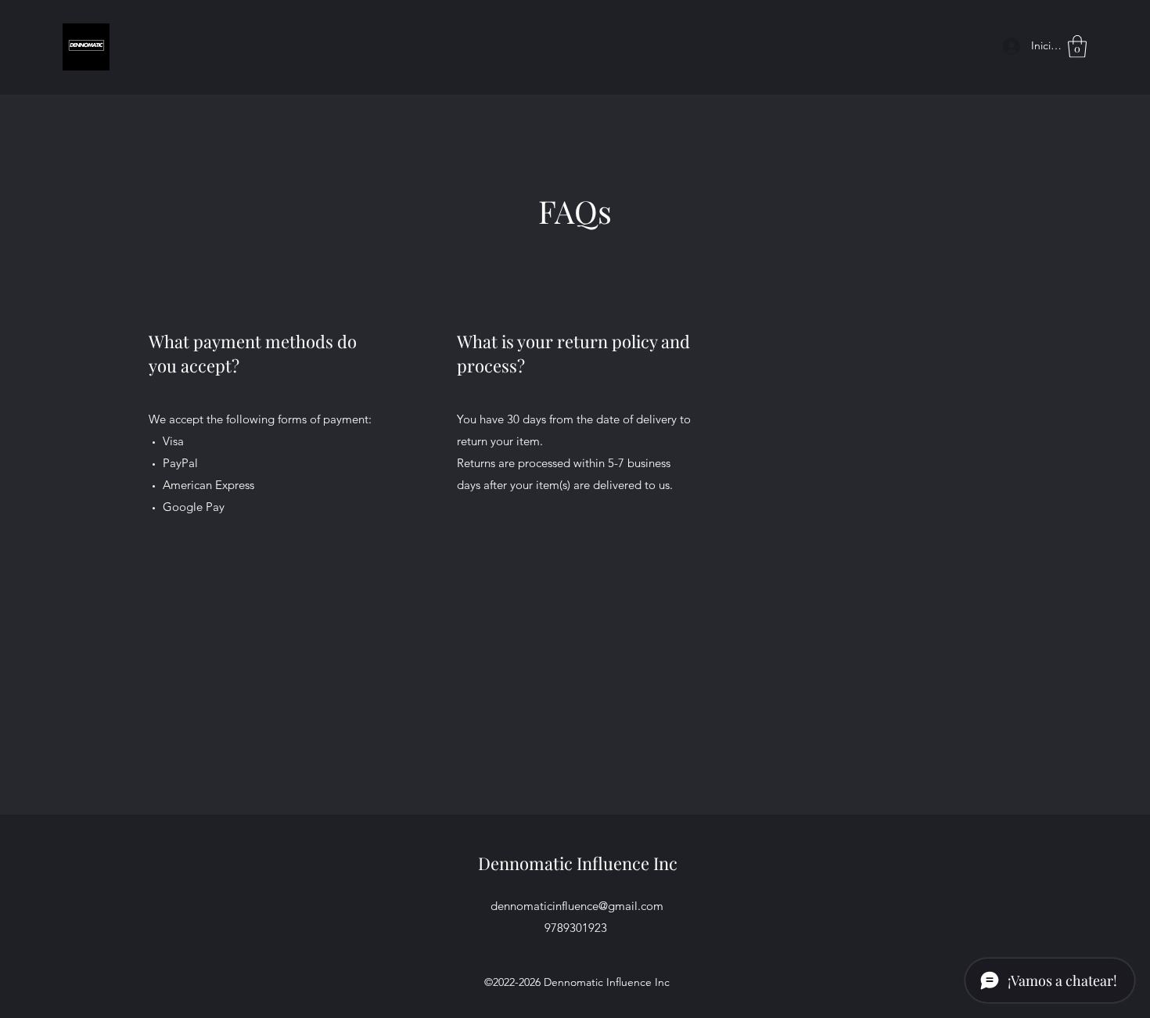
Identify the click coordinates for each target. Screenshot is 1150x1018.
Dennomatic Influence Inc (577, 863)
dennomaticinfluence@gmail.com (577, 905)
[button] (1077, 46)
